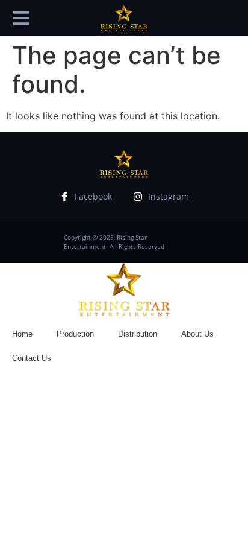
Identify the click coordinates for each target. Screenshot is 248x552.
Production (75, 333)
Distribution (137, 333)
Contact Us (31, 358)
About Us (197, 333)
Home (22, 333)
